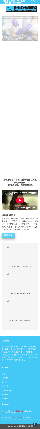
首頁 (3, 374)
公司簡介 (5, 378)
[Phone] (35, 424)
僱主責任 (5, 382)
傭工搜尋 (5, 386)
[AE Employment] (21, 9)
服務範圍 (5, 394)
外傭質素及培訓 (8, 390)
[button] (3, 8)
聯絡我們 (5, 398)
